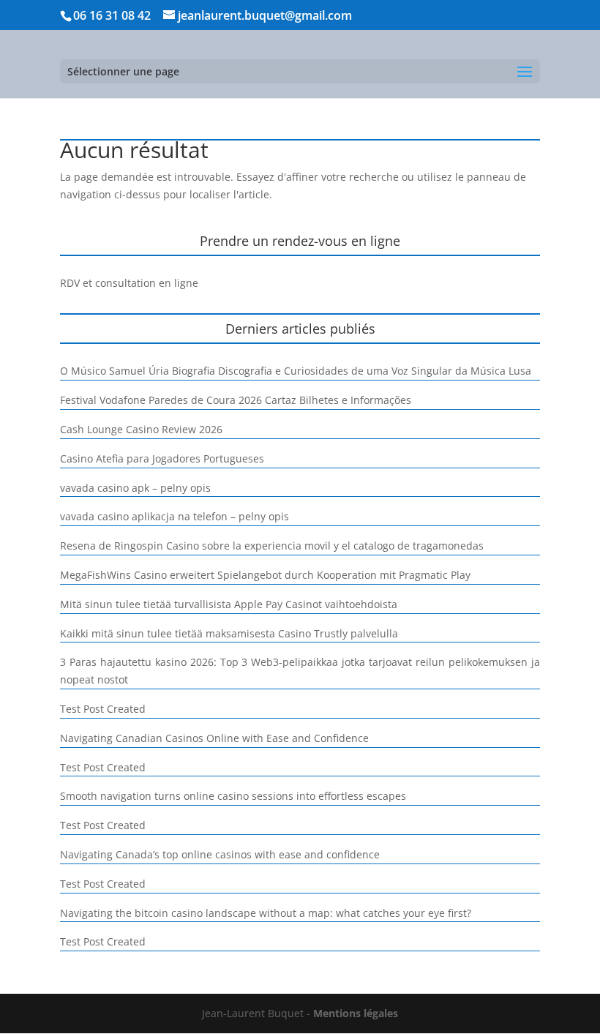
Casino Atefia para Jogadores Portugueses (162, 458)
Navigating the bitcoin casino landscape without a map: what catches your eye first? (265, 913)
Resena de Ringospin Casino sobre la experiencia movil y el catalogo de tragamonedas (272, 545)
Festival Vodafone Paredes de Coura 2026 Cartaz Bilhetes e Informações (235, 400)
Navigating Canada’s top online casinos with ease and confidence (220, 854)
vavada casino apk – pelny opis (135, 488)
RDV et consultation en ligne (129, 283)
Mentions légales (355, 1013)
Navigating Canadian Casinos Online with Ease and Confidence (214, 738)
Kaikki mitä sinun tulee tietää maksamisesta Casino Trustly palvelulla (229, 633)
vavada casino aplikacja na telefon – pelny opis (174, 516)
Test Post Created (103, 709)
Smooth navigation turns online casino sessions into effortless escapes (233, 796)
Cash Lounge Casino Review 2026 (141, 429)
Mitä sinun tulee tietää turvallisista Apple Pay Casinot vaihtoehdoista (228, 604)
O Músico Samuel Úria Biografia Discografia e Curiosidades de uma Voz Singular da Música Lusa (295, 371)
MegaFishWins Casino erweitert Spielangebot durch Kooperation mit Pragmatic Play (265, 575)
